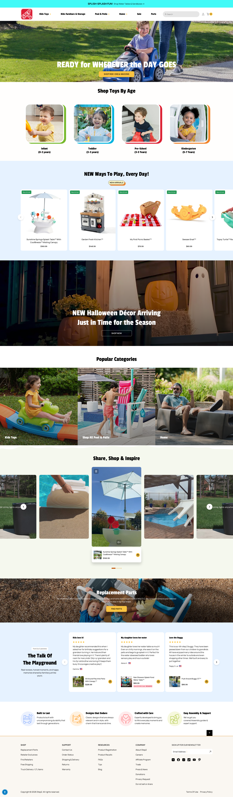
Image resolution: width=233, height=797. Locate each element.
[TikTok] (189, 759)
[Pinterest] (199, 759)
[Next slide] (212, 217)
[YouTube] (194, 759)
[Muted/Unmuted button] (118, 542)
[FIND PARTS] (116, 600)
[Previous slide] (23, 507)
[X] (173, 759)
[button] (45, 14)
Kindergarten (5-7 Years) (188, 150)
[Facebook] (178, 759)
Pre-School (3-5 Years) (141, 150)
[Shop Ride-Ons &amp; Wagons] (116, 51)
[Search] (166, 14)
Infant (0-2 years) (44, 150)
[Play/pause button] (96, 471)
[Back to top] (209, 733)
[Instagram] (183, 759)
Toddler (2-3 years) (92, 150)
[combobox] (181, 14)
